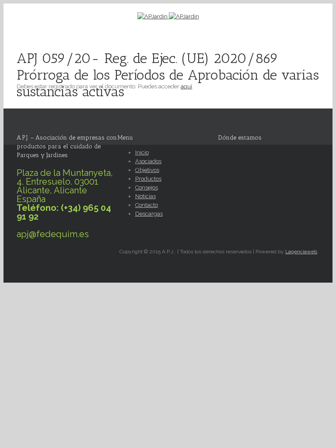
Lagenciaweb (301, 251)
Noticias (145, 196)
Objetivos (147, 170)
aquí (186, 86)
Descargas (149, 213)
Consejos (146, 187)
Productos (148, 178)
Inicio (142, 152)
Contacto (146, 205)
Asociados (148, 161)
